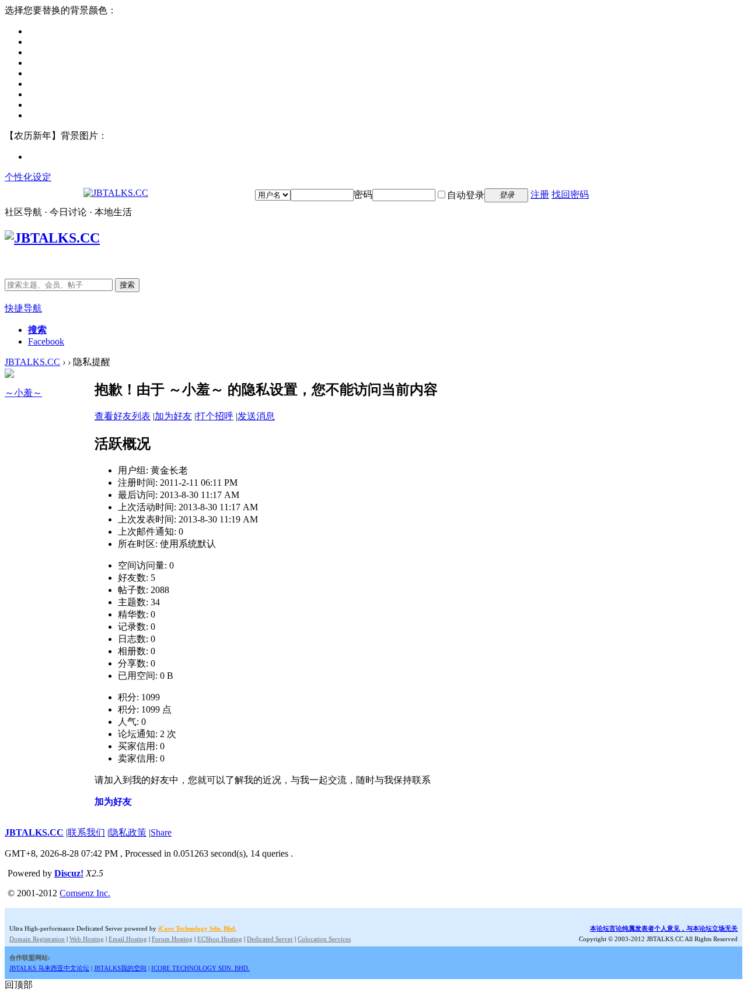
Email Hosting (128, 938)
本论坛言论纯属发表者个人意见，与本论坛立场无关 (664, 928)
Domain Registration (37, 938)
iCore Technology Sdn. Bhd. (197, 928)
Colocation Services (324, 938)
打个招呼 (214, 416)
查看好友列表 (123, 416)
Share (161, 832)
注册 (539, 194)
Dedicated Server (270, 938)
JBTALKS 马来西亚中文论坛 (49, 968)
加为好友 (173, 416)
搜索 (127, 284)
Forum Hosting (172, 938)
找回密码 (570, 194)
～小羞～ (23, 393)
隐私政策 (127, 832)
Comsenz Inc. (85, 893)
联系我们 (86, 832)
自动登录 (465, 195)
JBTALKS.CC (32, 362)
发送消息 (256, 416)
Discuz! (68, 873)
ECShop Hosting (219, 938)
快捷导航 (23, 308)
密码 (363, 194)
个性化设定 (28, 177)
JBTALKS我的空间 (120, 968)
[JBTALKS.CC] (115, 193)
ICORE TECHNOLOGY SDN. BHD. (200, 968)
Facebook (46, 341)
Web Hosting (86, 938)
